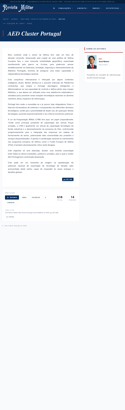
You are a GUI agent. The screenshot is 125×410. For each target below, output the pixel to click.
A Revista (81, 8)
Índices (96, 8)
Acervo (14, 19)
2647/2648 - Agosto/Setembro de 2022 (38, 19)
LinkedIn (10, 202)
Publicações (65, 8)
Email (24, 197)
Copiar (11, 217)
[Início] (54, 8)
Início (5, 19)
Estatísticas (112, 8)
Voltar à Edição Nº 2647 (16, 226)
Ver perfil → (104, 65)
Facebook (36, 197)
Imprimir (13, 197)
